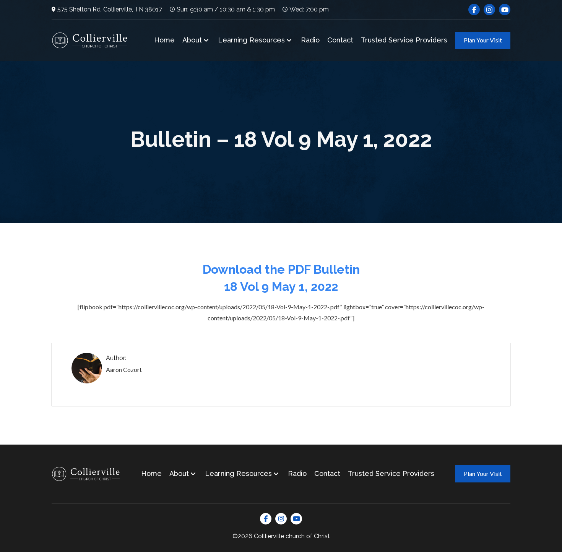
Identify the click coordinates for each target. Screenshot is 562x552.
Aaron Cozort (124, 369)
